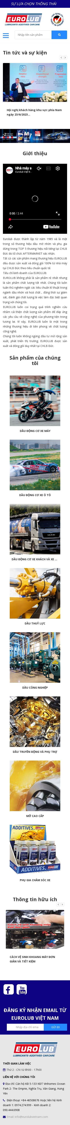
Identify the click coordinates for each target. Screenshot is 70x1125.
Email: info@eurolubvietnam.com (27, 1117)
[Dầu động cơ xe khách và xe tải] (35, 529)
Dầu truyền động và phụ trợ (35, 752)
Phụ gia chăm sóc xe (35, 880)
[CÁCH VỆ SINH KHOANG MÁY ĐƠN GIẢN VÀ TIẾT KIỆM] (35, 929)
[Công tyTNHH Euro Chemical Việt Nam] (23, 19)
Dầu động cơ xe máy (35, 431)
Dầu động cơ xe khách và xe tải (35, 559)
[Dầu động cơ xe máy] (35, 401)
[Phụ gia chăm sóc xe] (35, 850)
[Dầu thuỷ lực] (35, 593)
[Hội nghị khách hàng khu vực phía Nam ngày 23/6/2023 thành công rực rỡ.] (35, 82)
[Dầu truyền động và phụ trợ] (35, 721)
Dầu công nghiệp (35, 687)
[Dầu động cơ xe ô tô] (35, 465)
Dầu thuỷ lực (35, 623)
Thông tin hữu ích (35, 899)
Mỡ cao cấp (35, 816)
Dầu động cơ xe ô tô (35, 495)
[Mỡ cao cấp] (35, 786)
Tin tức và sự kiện (25, 52)
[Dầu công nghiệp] (35, 657)
